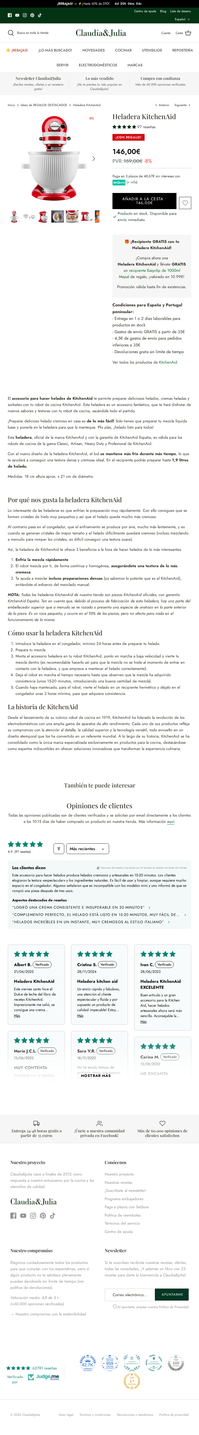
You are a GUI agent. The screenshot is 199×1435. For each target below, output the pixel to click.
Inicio (11, 105)
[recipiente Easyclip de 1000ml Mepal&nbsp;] (129, 277)
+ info (131, 182)
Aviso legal (66, 1414)
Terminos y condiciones (95, 1414)
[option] (54, 158)
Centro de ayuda (145, 11)
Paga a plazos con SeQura (126, 1207)
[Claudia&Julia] (101, 33)
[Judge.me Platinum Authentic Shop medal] (132, 1363)
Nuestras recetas (118, 1182)
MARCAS (135, 65)
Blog (163, 11)
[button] (124, 127)
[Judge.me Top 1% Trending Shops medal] (132, 1381)
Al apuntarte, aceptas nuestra (153, 1306)
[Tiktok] (40, 15)
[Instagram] (25, 15)
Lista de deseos (180, 11)
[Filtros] (58, 848)
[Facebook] (10, 15)
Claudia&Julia (31, 1414)
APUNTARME (172, 1294)
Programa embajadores (124, 1199)
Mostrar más (96, 1075)
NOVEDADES (93, 50)
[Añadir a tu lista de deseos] (185, 203)
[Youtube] (17, 15)
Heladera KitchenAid (87, 105)
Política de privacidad (174, 1414)
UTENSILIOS (152, 50)
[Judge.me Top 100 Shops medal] (176, 1363)
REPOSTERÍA (182, 50)
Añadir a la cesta (144, 201)
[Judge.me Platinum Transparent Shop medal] (154, 1363)
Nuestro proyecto (119, 1174)
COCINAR (123, 50)
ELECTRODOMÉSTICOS (98, 65)
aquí (170, 821)
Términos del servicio (122, 1223)
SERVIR (62, 65)
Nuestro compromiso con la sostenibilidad (50, 1314)
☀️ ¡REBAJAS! (17, 50)
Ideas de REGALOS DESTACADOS (44, 105)
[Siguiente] (94, 158)
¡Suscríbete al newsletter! (125, 1190)
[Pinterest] (32, 15)
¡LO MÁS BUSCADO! (55, 50)
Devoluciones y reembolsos (135, 1414)
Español (180, 19)
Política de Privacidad (174, 1306)
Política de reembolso (123, 1215)
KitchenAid (168, 362)
